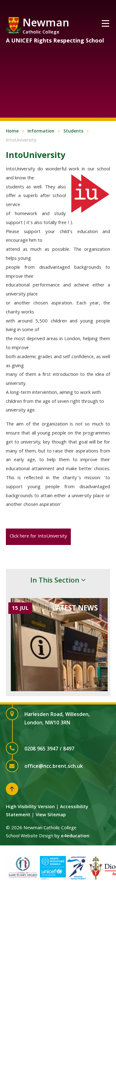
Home (12, 131)
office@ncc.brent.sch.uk (53, 767)
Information (41, 131)
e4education (75, 836)
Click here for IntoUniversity (38, 537)
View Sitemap (51, 815)
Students (73, 131)
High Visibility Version (30, 807)
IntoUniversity (21, 140)
